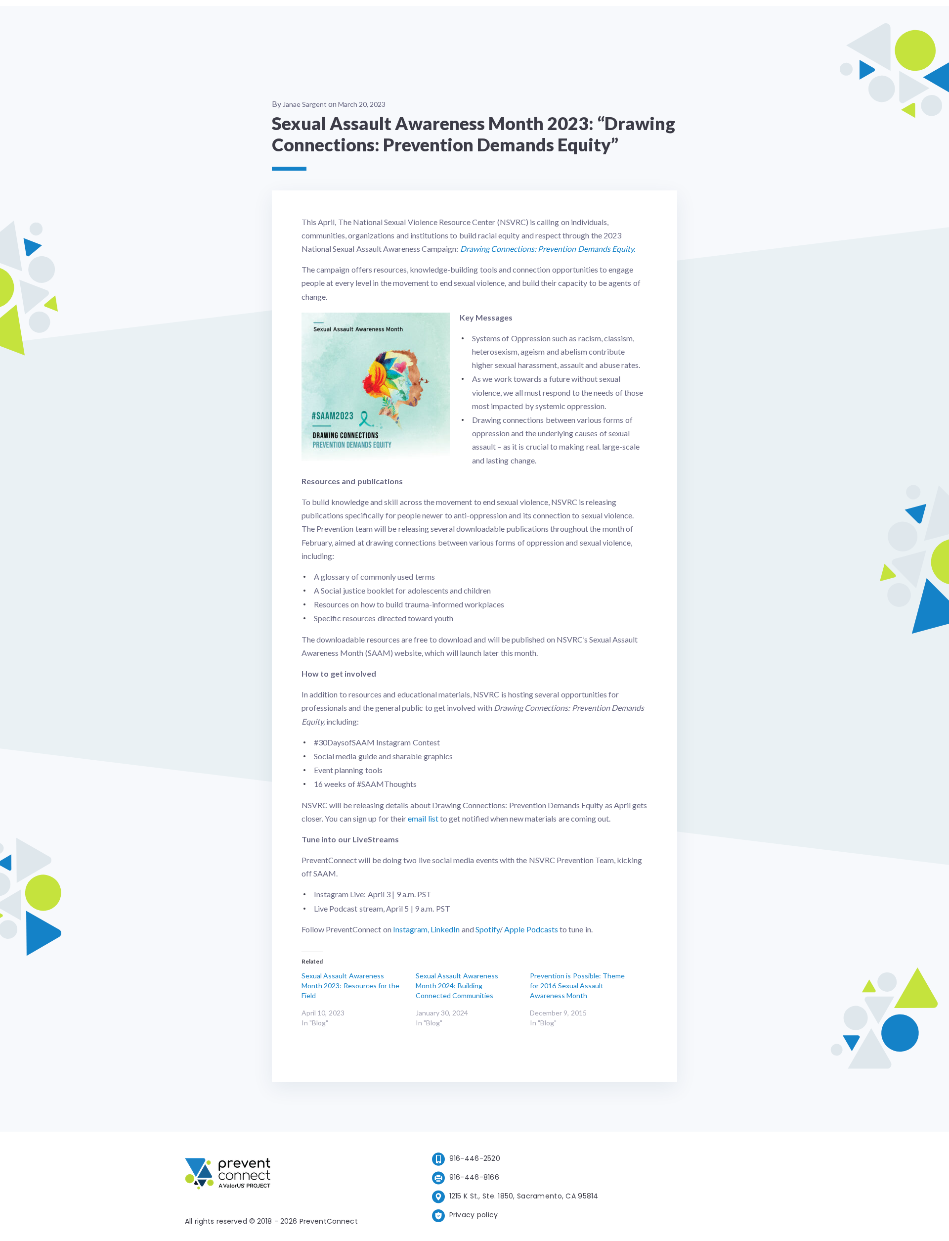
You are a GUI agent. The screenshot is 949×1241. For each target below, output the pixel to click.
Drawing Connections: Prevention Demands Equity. (547, 248)
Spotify (487, 929)
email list (423, 818)
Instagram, (411, 929)
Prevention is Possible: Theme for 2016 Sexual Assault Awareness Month (577, 985)
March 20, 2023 (362, 104)
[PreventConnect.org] (267, 1175)
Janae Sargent (305, 104)
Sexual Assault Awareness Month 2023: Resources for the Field (350, 985)
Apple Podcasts (531, 929)
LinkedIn (445, 929)
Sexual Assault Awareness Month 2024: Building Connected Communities (457, 985)
